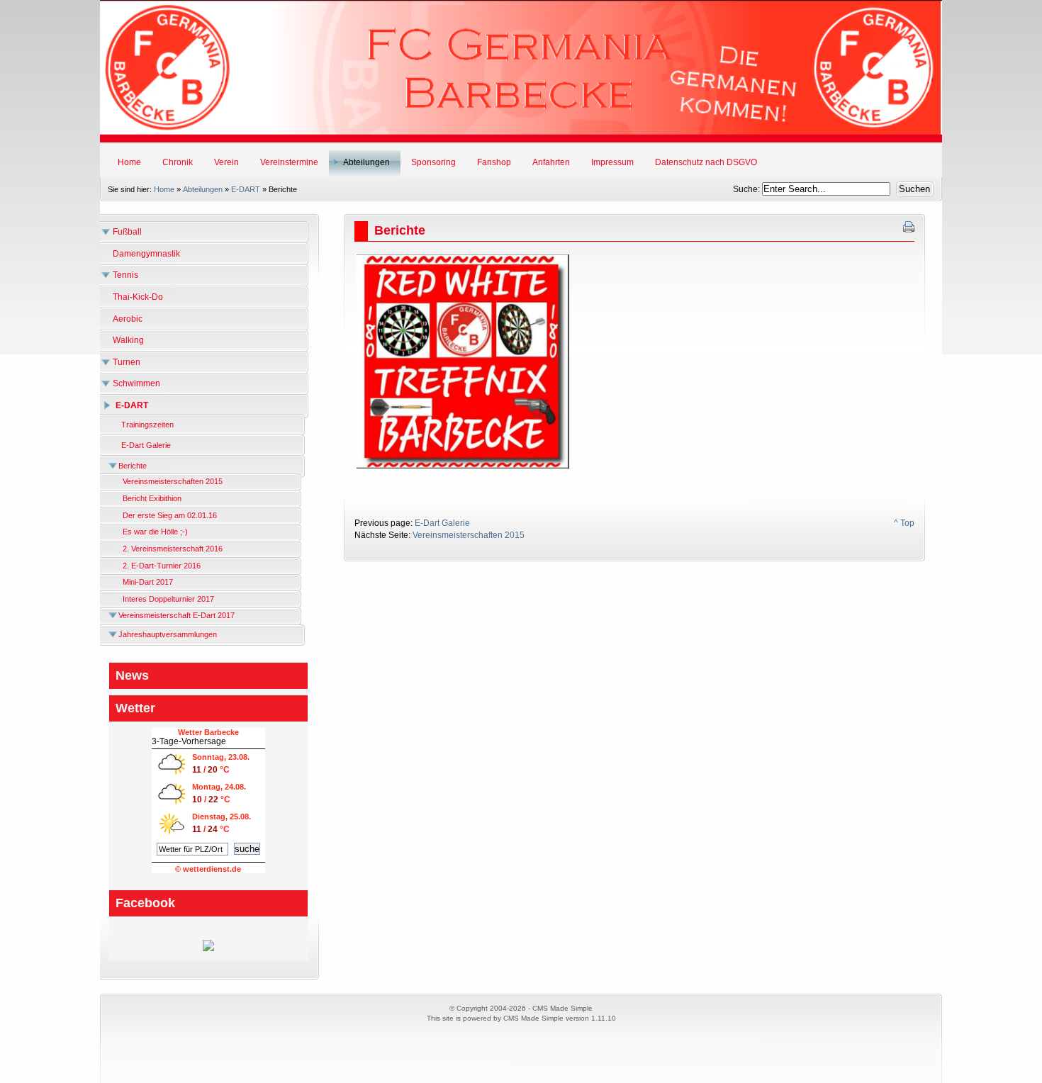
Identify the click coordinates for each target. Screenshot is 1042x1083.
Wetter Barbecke (208, 732)
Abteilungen (203, 189)
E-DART (245, 189)
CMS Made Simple (533, 1018)
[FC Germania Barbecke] (208, 948)
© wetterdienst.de (208, 869)
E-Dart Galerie (442, 523)
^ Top (904, 523)
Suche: (747, 189)
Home (164, 189)
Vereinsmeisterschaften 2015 (469, 535)
